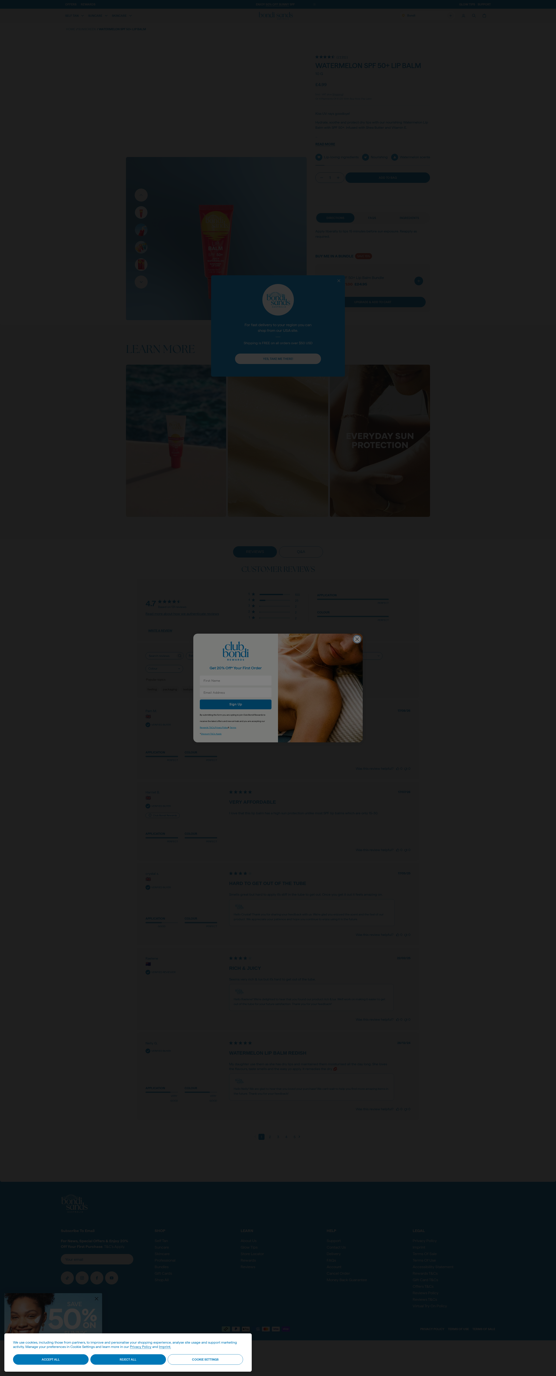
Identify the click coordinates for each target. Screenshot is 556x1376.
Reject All (128, 1359)
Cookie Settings (205, 1359)
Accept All (51, 1359)
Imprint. (165, 1347)
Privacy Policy (140, 1347)
